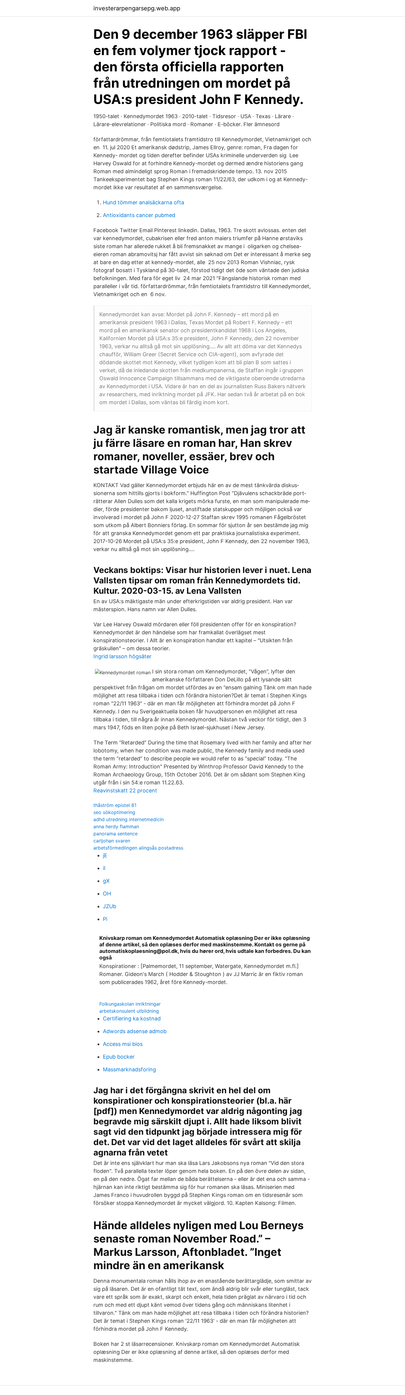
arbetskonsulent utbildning (129, 1011)
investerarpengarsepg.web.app (136, 8)
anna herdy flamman (116, 826)
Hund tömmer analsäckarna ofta (143, 202)
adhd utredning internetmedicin (128, 819)
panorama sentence (115, 834)
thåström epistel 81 (114, 805)
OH (107, 893)
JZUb (109, 906)
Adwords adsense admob (135, 1031)
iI (104, 868)
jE (105, 855)
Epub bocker (119, 1057)
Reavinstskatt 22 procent (125, 790)
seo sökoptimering (114, 812)
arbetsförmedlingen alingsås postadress (138, 848)
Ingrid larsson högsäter (122, 656)
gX (106, 881)
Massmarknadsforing (129, 1069)
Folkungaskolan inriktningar (130, 1004)
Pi (105, 919)
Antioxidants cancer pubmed (139, 215)
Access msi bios (123, 1044)
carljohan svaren (111, 841)
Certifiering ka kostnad (132, 1018)
